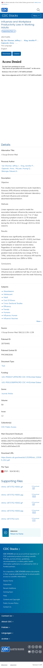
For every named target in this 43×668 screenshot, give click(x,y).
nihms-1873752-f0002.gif (12, 503)
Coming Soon (8, 592)
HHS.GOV (4, 665)
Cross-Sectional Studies (13, 303)
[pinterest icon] (33, 651)
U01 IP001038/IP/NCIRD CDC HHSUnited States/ (21, 382)
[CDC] (4, 10)
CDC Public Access (8, 427)
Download (6, 54)
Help (5, 595)
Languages (6, 633)
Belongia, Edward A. (10, 171)
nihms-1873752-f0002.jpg (12, 511)
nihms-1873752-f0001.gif (12, 487)
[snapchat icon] (36, 651)
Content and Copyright (11, 599)
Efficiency (7, 306)
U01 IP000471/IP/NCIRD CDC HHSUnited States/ (21, 377)
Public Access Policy (10, 603)
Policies (5, 627)
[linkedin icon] (40, 646)
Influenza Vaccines (11, 318)
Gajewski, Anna (7, 43)
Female (6, 309)
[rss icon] (40, 651)
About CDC (7, 621)
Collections (7, 584)
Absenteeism (9, 291)
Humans (7, 312)
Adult (6, 297)
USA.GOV (13, 665)
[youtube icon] (29, 651)
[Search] (39, 9)
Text (3, 366)
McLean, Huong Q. (23, 168)
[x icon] (33, 646)
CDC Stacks (10, 549)
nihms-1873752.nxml (10, 519)
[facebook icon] (29, 646)
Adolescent (8, 294)
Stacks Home (8, 581)
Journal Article (7, 393)
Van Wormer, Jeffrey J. (13, 40)
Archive (5, 638)
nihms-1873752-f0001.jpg (12, 495)
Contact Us (7, 607)
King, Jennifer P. (30, 40)
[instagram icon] (36, 646)
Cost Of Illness (9, 300)
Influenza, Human (10, 315)
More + (39, 321)
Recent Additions (9, 588)
